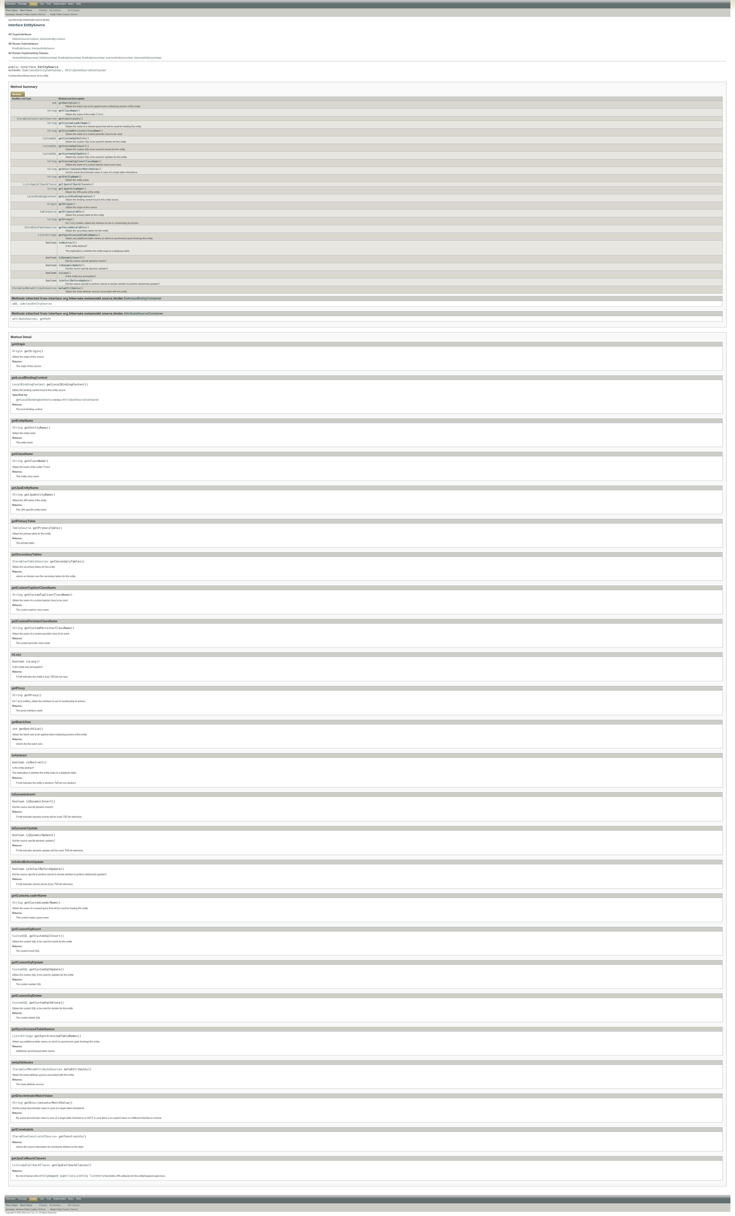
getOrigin (65, 204)
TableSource (48, 211)
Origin (51, 204)
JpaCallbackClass (42, 184)
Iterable (23, 118)
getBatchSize (68, 102)
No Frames (55, 10)
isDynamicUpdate (70, 265)
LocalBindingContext (41, 196)
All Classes (74, 10)
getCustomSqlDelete (72, 138)
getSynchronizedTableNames (78, 235)
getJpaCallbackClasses (75, 184)
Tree (48, 3)
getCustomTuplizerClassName (78, 161)
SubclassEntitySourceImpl (119, 57)
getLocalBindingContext (75, 196)
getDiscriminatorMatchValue (78, 168)
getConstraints (69, 118)
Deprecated (59, 3)
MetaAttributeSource (40, 288)
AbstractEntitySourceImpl (25, 57)
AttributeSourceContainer (25, 39)
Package (22, 3)
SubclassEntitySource (43, 48)
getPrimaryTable (70, 211)
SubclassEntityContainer (52, 39)
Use (42, 3)
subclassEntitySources (36, 303)
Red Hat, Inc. (33, 1213)
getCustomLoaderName (73, 123)
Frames (43, 10)
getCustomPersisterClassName (79, 130)
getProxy (65, 219)
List (26, 184)
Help (78, 3)
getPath (45, 318)
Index (71, 3)
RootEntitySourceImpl (69, 57)
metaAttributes (69, 288)
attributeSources (24, 318)
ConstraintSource (42, 118)
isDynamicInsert (70, 257)
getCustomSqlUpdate (72, 153)
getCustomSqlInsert (72, 146)
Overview (11, 3)
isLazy (63, 272)
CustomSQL (49, 138)
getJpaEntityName (71, 188)
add (14, 303)
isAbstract (66, 242)
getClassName (68, 110)
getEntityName (68, 176)
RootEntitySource (21, 48)
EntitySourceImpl (48, 57)
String (51, 110)
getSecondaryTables (72, 227)
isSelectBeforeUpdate (74, 280)
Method (41, 14)
